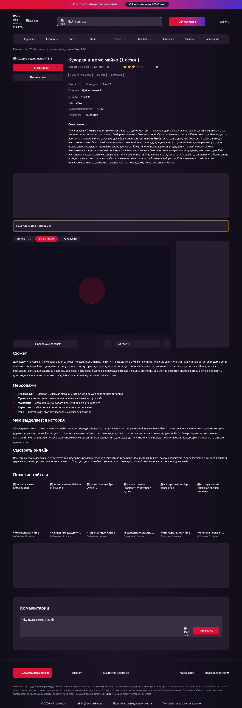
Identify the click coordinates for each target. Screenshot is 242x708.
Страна (116, 39)
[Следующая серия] (166, 344)
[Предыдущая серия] (108, 344)
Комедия (116, 74)
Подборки (29, 39)
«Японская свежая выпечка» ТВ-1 (209, 534)
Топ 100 (142, 39)
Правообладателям (217, 672)
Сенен (101, 74)
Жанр (92, 39)
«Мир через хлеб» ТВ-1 (175, 532)
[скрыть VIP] (227, 4)
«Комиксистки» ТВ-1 (26, 532)
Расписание (212, 39)
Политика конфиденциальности (132, 703)
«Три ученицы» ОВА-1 (101, 532)
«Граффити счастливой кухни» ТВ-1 (139, 534)
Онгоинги (168, 39)
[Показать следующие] (232, 505)
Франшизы (52, 39)
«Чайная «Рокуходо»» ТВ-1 (64, 534)
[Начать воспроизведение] (92, 291)
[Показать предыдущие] (10, 505)
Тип (71, 39)
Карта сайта (187, 672)
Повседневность (80, 74)
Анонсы (189, 39)
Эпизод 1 (123, 343)
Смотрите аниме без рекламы (119, 4)
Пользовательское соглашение (181, 703)
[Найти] (61, 21)
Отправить (206, 630)
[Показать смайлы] (186, 630)
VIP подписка (187, 21)
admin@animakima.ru (89, 703)
